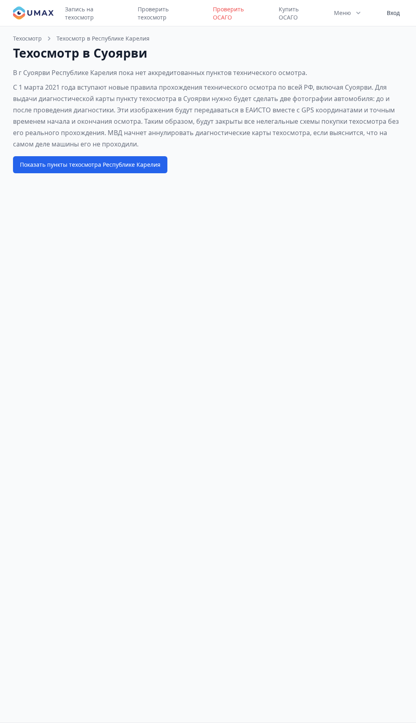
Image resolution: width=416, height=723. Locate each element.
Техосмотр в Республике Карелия (103, 38)
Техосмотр (27, 38)
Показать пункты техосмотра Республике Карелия (90, 164)
